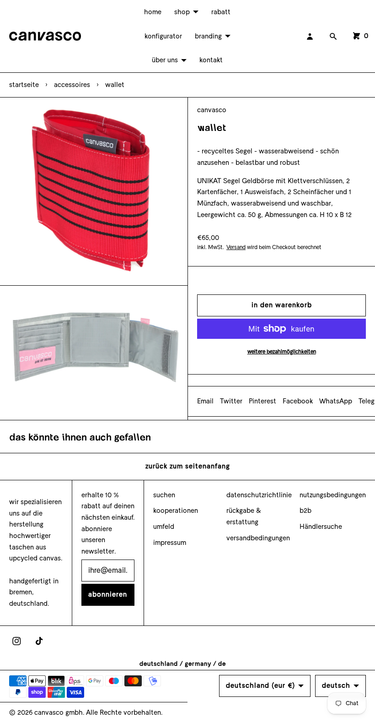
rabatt (220, 12)
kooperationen (175, 510)
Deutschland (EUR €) (260, 685)
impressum (169, 542)
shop (182, 12)
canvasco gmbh (58, 712)
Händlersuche (321, 526)
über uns (165, 60)
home (152, 12)
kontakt (211, 60)
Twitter (231, 401)
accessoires (72, 85)
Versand (236, 247)
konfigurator (163, 36)
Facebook (298, 401)
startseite (24, 85)
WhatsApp (335, 401)
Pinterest (262, 401)
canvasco (211, 110)
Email (205, 401)
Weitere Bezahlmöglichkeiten (281, 351)
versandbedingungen (258, 538)
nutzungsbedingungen (333, 495)
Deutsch (336, 685)
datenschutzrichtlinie (259, 495)
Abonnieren (107, 594)
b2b (305, 510)
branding (208, 36)
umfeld (163, 526)
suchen (164, 495)
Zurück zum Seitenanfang (187, 466)
